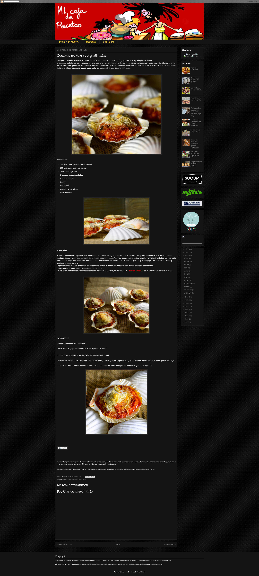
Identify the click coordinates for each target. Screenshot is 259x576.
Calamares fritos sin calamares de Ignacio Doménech (195, 144)
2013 (187, 249)
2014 (187, 252)
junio (186, 274)
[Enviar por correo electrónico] (86, 477)
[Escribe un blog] (88, 477)
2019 (187, 306)
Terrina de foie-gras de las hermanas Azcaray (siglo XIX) (196, 112)
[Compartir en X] (90, 477)
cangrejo (65, 479)
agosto (186, 280)
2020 (187, 309)
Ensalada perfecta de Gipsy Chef (195, 153)
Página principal (69, 42)
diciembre (188, 293)
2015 (187, 255)
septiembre (188, 283)
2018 (187, 303)
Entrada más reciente (64, 544)
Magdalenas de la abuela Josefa (196, 163)
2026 (187, 322)
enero (186, 258)
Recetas (91, 42)
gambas (71, 479)
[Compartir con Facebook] (92, 477)
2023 (187, 319)
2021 (187, 313)
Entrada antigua (170, 544)
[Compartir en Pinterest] (94, 477)
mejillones (77, 479)
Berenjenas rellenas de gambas (195, 80)
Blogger (142, 572)
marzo (186, 264)
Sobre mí (108, 42)
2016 (187, 297)
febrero (187, 261)
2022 (187, 316)
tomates (83, 479)
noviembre (188, 290)
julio (186, 277)
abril (186, 268)
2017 (187, 300)
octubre (187, 287)
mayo (186, 271)
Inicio (118, 544)
